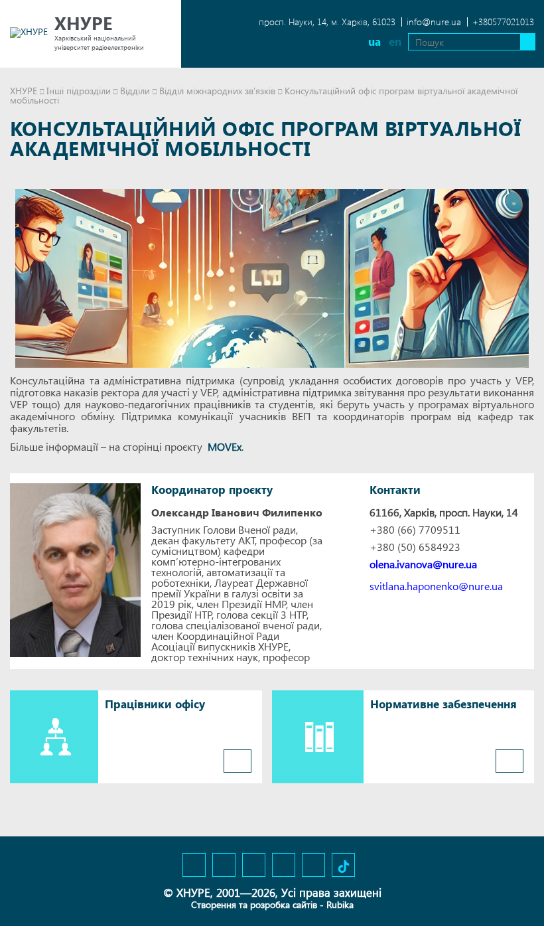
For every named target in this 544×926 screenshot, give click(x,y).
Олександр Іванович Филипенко (236, 512)
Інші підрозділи (78, 90)
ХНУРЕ (23, 90)
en (395, 41)
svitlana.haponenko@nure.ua (436, 586)
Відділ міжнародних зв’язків (217, 90)
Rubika (340, 904)
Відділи (135, 90)
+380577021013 (503, 21)
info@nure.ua (434, 21)
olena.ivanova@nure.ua (423, 564)
